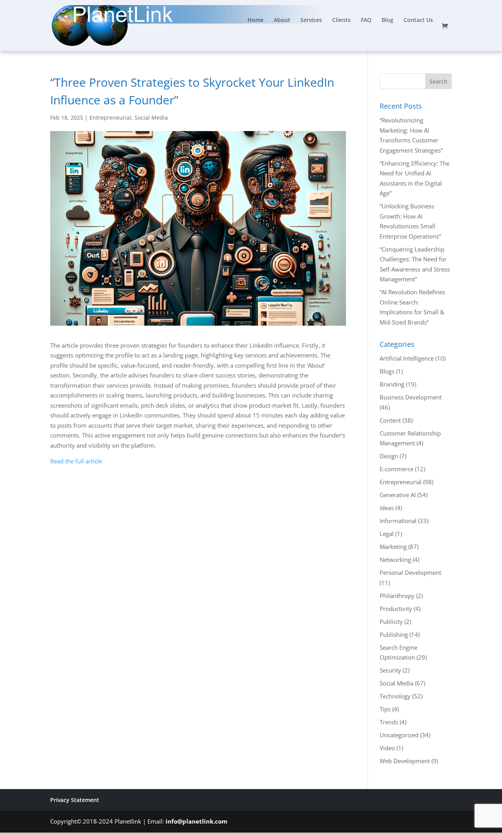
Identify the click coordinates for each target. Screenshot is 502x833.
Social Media (151, 117)
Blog (387, 20)
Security (390, 670)
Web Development (405, 761)
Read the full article (76, 461)
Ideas (387, 508)
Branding (392, 384)
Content (390, 420)
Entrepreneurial (110, 117)
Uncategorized (399, 735)
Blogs (387, 371)
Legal (387, 534)
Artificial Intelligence (407, 358)
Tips (385, 709)
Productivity (396, 608)
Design (389, 456)
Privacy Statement (74, 800)
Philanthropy (397, 596)
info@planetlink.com (196, 821)
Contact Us (418, 20)
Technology (395, 696)
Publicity (391, 621)
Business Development (411, 397)
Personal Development (410, 572)
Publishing (394, 634)
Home (255, 20)
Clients (341, 20)
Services (311, 20)
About (282, 20)
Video (387, 748)
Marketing (393, 546)
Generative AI (398, 495)
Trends (389, 722)
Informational (398, 521)
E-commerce (396, 469)
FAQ (366, 20)
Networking (395, 559)
